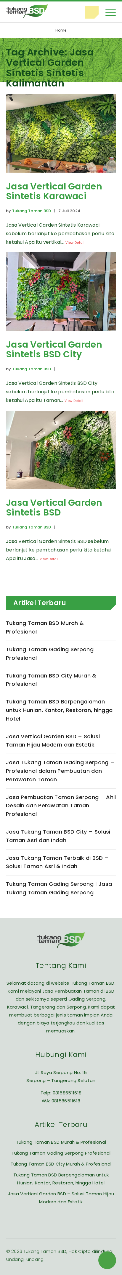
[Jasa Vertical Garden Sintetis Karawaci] (61, 177)
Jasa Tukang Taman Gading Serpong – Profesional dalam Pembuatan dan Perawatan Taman (60, 771)
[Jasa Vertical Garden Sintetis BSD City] (61, 335)
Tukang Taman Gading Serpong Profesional (50, 654)
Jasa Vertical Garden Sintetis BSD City (54, 349)
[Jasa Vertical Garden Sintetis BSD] (61, 493)
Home (60, 30)
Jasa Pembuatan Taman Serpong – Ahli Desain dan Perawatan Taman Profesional (61, 805)
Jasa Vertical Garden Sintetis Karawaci (54, 191)
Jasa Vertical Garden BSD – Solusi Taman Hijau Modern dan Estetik (53, 741)
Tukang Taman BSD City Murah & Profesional (51, 680)
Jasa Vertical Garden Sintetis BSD (54, 507)
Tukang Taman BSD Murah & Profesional (45, 627)
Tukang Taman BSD (31, 211)
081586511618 (67, 1093)
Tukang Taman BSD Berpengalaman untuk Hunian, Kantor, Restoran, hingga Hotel (59, 710)
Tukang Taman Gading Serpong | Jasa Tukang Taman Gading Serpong (59, 888)
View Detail (74, 242)
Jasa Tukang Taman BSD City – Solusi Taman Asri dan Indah (58, 836)
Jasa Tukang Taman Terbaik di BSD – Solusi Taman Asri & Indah (57, 862)
